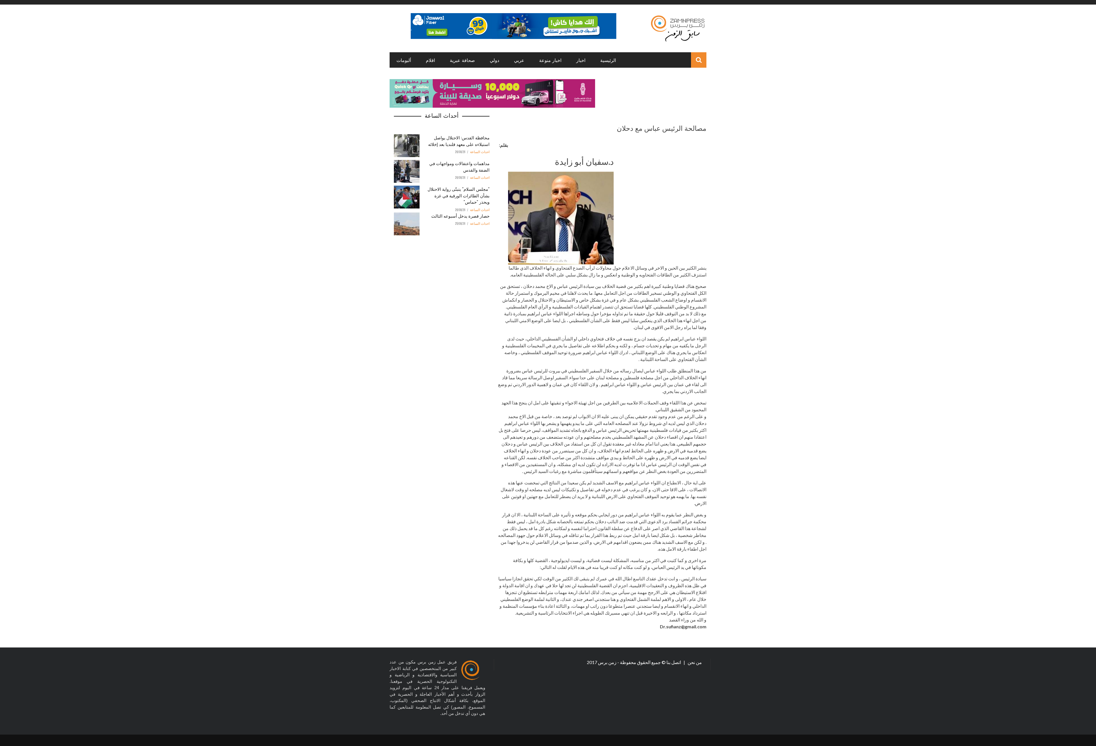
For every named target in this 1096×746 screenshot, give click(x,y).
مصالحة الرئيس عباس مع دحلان (661, 128)
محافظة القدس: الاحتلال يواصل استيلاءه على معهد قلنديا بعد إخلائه (458, 140)
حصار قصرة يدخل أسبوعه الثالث (460, 215)
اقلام (430, 60)
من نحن (694, 662)
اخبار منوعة (550, 60)
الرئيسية (608, 60)
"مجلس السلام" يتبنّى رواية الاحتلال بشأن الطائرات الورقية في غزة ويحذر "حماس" (458, 195)
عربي (519, 60)
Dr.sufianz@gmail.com (683, 626)
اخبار (580, 60)
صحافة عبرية (462, 60)
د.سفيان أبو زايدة (584, 161)
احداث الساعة (479, 152)
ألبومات (403, 60)
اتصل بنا (674, 662)
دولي (494, 60)
